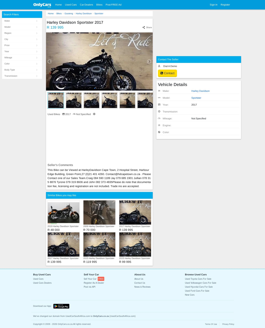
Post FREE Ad (113, 4)
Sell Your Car (94, 278)
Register (225, 4)
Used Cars (71, 4)
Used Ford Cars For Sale (197, 290)
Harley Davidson (84, 13)
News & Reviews (142, 286)
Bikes (99, 4)
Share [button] (149, 27)
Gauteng (69, 13)
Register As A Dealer (94, 282)
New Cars (189, 294)
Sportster (98, 13)
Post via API (89, 286)
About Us (138, 278)
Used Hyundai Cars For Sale (199, 286)
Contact (169, 73)
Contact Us (139, 282)
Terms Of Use (211, 324)
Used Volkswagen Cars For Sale (200, 282)
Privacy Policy (228, 324)
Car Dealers (86, 4)
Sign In (213, 4)
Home (58, 4)
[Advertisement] (99, 139)
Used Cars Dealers (42, 282)
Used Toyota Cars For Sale (198, 278)
